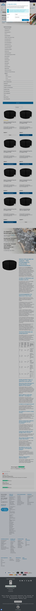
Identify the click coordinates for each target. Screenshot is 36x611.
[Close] (28, 2)
